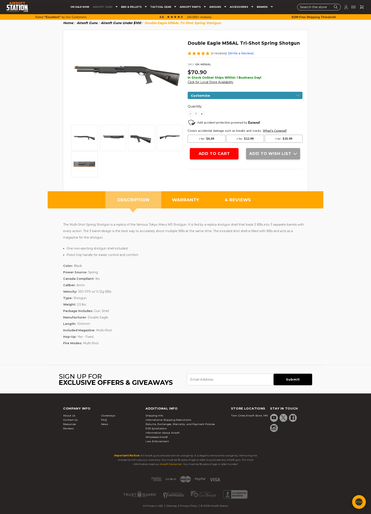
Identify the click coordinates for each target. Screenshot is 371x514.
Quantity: (195, 106)
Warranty (185, 199)
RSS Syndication (156, 428)
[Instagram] (274, 428)
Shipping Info (154, 415)
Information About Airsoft (163, 432)
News (104, 424)
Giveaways (108, 415)
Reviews (68, 428)
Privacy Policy (189, 505)
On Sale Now (79, 7)
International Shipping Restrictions (168, 419)
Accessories (239, 7)
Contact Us (70, 419)
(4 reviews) (219, 53)
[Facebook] (293, 418)
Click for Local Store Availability (210, 82)
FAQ (104, 419)
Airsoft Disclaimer (171, 464)
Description (133, 199)
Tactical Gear (161, 7)
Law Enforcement (157, 441)
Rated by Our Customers (61, 17)
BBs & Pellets (131, 7)
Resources (69, 424)
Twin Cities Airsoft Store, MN (249, 415)
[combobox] (319, 7)
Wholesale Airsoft (157, 437)
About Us (69, 415)
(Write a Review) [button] (241, 53)
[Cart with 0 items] (360, 7)
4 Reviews (238, 199)
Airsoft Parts (190, 7)
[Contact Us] (352, 7)
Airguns (215, 7)
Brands (262, 7)
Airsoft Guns (103, 7)
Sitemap (171, 505)
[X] (283, 418)
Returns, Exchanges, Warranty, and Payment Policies (180, 424)
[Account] (344, 7)
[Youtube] (274, 418)
